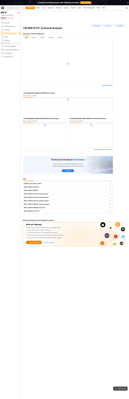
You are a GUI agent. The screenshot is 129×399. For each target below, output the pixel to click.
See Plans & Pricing (48, 242)
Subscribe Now (34, 242)
